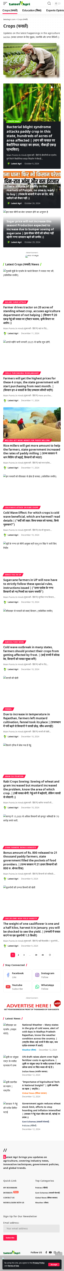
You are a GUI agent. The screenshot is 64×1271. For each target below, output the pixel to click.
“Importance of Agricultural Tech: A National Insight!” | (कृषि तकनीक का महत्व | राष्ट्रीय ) (41, 1085)
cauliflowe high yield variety (21, 918)
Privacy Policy (38, 1263)
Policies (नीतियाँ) (29, 1125)
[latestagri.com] (19, 3)
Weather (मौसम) (29, 1049)
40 (43, 955)
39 (36, 955)
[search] (49, 3)
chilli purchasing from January (22, 373)
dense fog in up (13, 575)
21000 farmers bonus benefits (20, 847)
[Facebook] (17, 975)
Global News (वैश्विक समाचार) (34, 1093)
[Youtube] (17, 986)
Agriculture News (14, 642)
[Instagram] (46, 975)
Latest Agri (16, 163)
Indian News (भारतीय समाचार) (34, 1071)
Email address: (11, 1222)
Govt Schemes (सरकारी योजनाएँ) (35, 1121)
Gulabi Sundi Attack (15, 302)
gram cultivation (14, 776)
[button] (51, 87)
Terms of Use (13, 1266)
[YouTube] (50, 1252)
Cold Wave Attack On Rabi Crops (21, 507)
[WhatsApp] (46, 986)
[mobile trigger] (6, 3)
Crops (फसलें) (14, 121)
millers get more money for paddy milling (27, 440)
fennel (8, 709)
